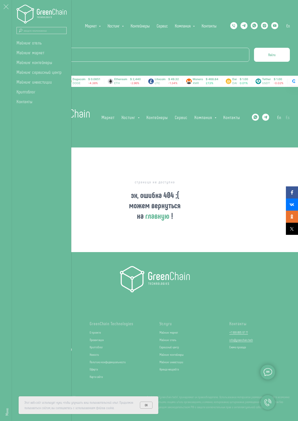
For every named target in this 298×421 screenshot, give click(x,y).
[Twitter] (292, 229)
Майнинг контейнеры (34, 62)
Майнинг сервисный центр (39, 72)
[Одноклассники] (292, 217)
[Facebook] (292, 192)
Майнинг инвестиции (34, 82)
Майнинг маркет (30, 52)
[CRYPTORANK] (294, 81)
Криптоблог (26, 91)
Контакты (24, 101)
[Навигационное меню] (6, 7)
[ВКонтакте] (292, 205)
